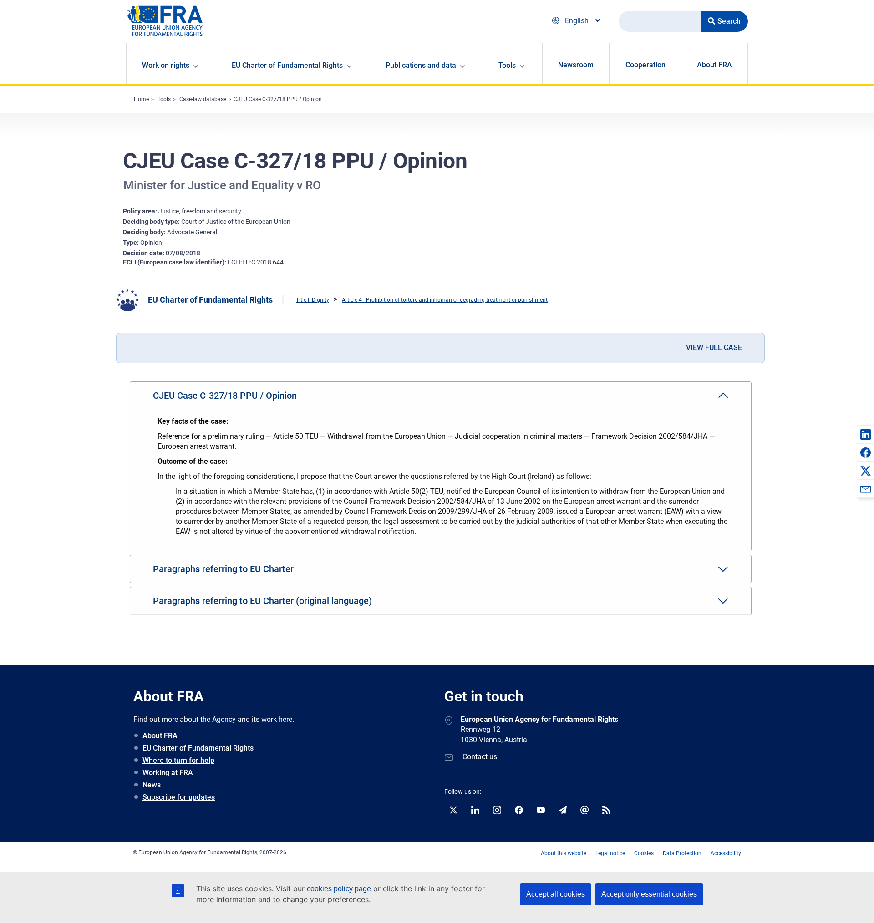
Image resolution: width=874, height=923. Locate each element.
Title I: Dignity (312, 300)
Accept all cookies (555, 894)
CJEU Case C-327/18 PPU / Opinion (278, 99)
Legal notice (610, 853)
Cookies (644, 853)
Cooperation (645, 65)
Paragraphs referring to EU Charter (223, 568)
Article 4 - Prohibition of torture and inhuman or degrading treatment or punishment (445, 300)
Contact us (479, 756)
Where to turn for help (178, 760)
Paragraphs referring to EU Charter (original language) (262, 600)
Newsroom (576, 65)
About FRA (714, 65)
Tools (164, 99)
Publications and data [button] (421, 65)
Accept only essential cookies (649, 894)
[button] (865, 434)
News (151, 785)
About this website (563, 853)
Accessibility (726, 853)
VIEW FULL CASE (714, 347)
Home (141, 99)
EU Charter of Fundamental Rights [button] (287, 65)
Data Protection (682, 853)
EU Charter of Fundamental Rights (210, 299)
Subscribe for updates (178, 797)
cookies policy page (339, 889)
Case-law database (202, 99)
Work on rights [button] (165, 65)
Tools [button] (507, 65)
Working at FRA (167, 772)
